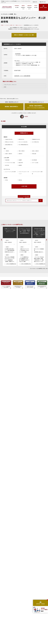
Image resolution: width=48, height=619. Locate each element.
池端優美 (26, 116)
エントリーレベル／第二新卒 (10, 171)
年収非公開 (34, 153)
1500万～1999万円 (8, 153)
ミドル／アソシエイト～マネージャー (24, 172)
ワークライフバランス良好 (10, 162)
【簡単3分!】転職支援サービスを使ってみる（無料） (24, 34)
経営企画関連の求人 (8, 144)
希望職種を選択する (24, 132)
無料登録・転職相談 (43, 7)
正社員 (6, 180)
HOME (2, 25)
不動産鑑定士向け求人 (36, 139)
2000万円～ (21, 153)
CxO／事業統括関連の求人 (23, 144)
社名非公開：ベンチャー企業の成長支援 (22, 75)
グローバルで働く (35, 162)
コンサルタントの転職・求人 (9, 25)
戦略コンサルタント (19, 25)
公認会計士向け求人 (8, 139)
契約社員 (20, 180)
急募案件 (20, 165)
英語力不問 (21, 162)
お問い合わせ (43, 1)
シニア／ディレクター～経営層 (37, 172)
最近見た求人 (35, 1)
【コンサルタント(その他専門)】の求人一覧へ (39, 268)
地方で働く (7, 165)
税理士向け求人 (21, 139)
